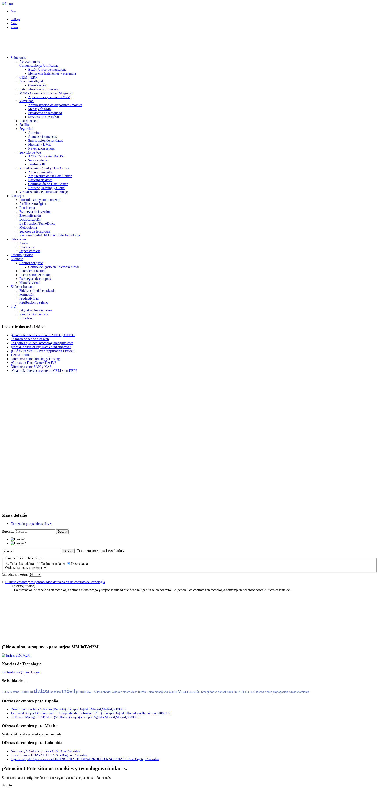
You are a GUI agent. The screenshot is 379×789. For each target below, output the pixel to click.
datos (41, 690)
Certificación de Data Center (48, 184)
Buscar (62, 531)
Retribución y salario (33, 302)
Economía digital (31, 81)
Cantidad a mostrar (15, 574)
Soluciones (18, 57)
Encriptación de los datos (45, 140)
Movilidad (26, 101)
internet (248, 692)
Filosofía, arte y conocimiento (39, 200)
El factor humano (22, 286)
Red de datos (28, 121)
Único (150, 692)
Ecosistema (27, 207)
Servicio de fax (38, 160)
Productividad (29, 298)
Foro (13, 11)
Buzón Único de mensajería (47, 69)
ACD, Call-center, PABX (46, 156)
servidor (106, 692)
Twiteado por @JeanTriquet (21, 672)
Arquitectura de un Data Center (50, 176)
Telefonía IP (36, 164)
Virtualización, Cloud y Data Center (44, 168)
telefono (14, 692)
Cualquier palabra (53, 563)
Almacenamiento (40, 172)
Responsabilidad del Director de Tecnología (49, 235)
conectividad (225, 692)
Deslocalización (30, 219)
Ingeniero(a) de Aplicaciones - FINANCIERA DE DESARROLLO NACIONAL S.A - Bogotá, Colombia (85, 759)
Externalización (30, 215)
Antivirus (34, 132)
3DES (5, 692)
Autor (14, 23)
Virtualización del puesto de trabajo (43, 192)
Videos (14, 27)
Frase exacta (79, 563)
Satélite (24, 125)
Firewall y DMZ (39, 144)
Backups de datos (40, 180)
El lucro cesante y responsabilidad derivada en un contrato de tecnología (55, 582)
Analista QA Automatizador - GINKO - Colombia (45, 751)
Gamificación (37, 85)
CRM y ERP (28, 77)
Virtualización (189, 692)
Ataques (117, 692)
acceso (260, 692)
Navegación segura (41, 148)
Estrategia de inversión (35, 211)
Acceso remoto (29, 61)
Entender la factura (32, 271)
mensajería (161, 692)
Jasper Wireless (29, 251)
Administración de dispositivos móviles (55, 105)
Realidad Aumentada (33, 314)
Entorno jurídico (22, 255)
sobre (268, 692)
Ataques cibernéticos (42, 136)
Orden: (10, 567)
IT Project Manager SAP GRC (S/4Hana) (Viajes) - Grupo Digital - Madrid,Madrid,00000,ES (76, 717)
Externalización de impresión (39, 89)
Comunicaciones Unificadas (38, 65)
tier (89, 691)
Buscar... (8, 531)
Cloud (173, 692)
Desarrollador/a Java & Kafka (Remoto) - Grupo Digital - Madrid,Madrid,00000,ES (69, 709)
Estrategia (17, 196)
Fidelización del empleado (37, 290)
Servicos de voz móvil (43, 117)
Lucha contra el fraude (34, 275)
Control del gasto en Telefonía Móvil (53, 267)
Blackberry (27, 247)
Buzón (142, 692)
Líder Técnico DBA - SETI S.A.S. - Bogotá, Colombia (49, 755)
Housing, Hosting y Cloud (46, 188)
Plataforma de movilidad (45, 113)
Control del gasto (31, 263)
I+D (13, 306)
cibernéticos (130, 692)
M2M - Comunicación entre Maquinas (45, 93)
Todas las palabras (23, 563)
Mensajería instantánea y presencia (52, 73)
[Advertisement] (189, 42)
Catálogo (15, 19)
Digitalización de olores (35, 310)
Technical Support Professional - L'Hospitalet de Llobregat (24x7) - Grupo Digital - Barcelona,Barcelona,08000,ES (90, 713)
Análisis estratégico (32, 204)
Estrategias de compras (35, 279)
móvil (68, 691)
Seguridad (26, 129)
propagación (280, 692)
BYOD (237, 692)
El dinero (17, 259)
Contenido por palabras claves (31, 524)
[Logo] (7, 3)
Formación (26, 294)
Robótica (25, 318)
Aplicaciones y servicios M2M (49, 97)
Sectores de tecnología (34, 231)
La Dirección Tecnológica (37, 223)
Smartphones (209, 692)
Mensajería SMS (39, 109)
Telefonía (26, 692)
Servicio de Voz (30, 152)
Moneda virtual (29, 282)
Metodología (28, 227)
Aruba (23, 243)
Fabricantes (18, 239)
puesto (81, 692)
